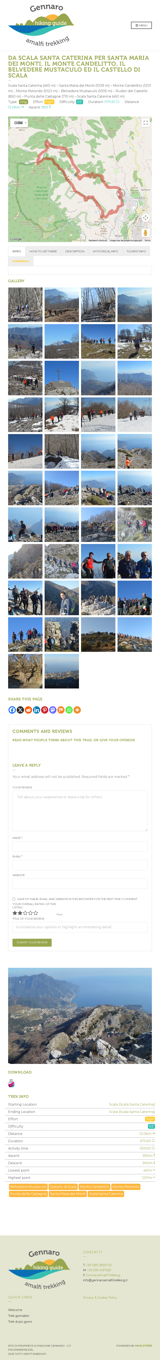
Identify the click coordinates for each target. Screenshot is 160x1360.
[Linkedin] (36, 710)
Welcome (15, 1310)
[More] (77, 710)
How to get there (43, 251)
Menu (142, 25)
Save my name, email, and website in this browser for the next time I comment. (77, 899)
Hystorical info (105, 251)
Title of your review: (28, 918)
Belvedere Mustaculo (28, 1187)
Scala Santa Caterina (106, 1194)
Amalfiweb (143, 1345)
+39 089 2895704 (99, 1265)
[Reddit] (28, 710)
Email (17, 856)
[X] (20, 710)
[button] (121, 193)
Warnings (20, 261)
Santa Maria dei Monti (68, 1194)
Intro (16, 251)
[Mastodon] (52, 710)
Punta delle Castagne (28, 1194)
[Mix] (61, 710)
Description (74, 251)
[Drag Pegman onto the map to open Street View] (145, 233)
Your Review (22, 787)
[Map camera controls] (145, 218)
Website (18, 875)
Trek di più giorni (20, 1322)
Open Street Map (76, 240)
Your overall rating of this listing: (34, 905)
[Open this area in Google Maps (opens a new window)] (16, 239)
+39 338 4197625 (99, 1270)
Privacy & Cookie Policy (100, 1297)
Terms (148, 240)
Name (17, 837)
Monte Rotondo (125, 1187)
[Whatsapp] (69, 710)
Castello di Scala (63, 1187)
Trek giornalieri (18, 1316)
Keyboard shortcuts (98, 240)
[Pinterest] (44, 710)
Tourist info (136, 251)
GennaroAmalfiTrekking (103, 1275)
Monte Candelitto (94, 1187)
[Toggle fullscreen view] (145, 123)
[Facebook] (12, 710)
